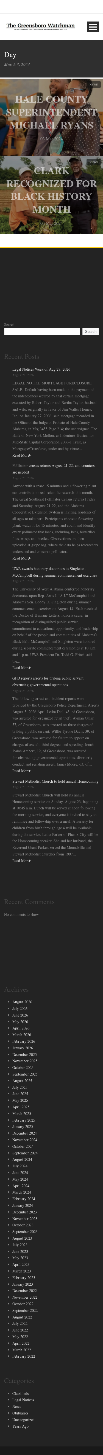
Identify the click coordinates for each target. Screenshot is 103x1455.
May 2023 (20, 1257)
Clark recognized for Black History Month (51, 189)
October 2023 (23, 1224)
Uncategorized (23, 1419)
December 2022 (24, 1290)
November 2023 (24, 1218)
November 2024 (24, 1139)
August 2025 (22, 1080)
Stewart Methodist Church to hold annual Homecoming (55, 781)
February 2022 (23, 1356)
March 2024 (21, 1192)
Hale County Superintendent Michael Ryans (51, 112)
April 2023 (20, 1264)
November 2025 (24, 1060)
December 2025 (24, 1054)
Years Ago (20, 1426)
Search (9, 324)
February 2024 (23, 1198)
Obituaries (20, 1413)
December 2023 (24, 1212)
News (94, 84)
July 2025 (19, 1087)
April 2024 (20, 1185)
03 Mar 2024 (51, 138)
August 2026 (22, 1001)
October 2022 (23, 1303)
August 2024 (22, 1159)
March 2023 (21, 1271)
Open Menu (93, 27)
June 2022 (20, 1330)
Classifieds (20, 1393)
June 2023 (20, 1251)
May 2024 (20, 1179)
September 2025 (25, 1074)
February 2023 (23, 1277)
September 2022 (25, 1310)
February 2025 (23, 1120)
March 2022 (21, 1349)
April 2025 (20, 1106)
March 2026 (21, 1034)
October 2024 (23, 1146)
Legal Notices (23, 1399)
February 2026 (23, 1041)
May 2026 (20, 1021)
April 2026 (20, 1028)
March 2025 (21, 1113)
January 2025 (22, 1126)
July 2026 (19, 1008)
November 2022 (24, 1297)
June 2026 (20, 1015)
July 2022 (19, 1323)
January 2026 (22, 1047)
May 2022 (20, 1336)
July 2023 (19, 1244)
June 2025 (20, 1093)
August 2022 (22, 1317)
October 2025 (23, 1067)
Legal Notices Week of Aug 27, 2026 (41, 369)
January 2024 (22, 1205)
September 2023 (25, 1231)
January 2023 (22, 1284)
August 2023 (22, 1238)
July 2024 (19, 1165)
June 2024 (20, 1172)
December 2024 (24, 1133)
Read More (20, 455)
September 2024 (25, 1153)
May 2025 (20, 1100)
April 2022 (20, 1343)
